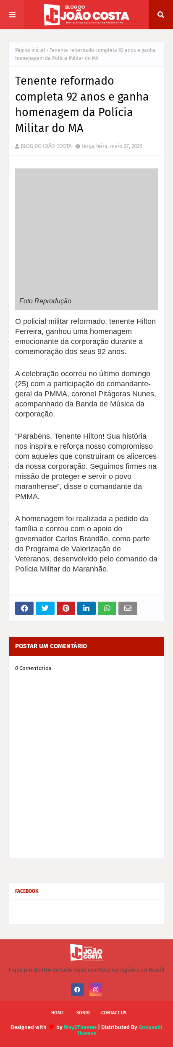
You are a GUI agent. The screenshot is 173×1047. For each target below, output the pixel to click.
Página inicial (30, 50)
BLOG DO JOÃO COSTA (46, 146)
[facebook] (77, 989)
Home (57, 1013)
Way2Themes (80, 1027)
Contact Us (113, 1013)
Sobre (83, 1013)
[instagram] (95, 989)
